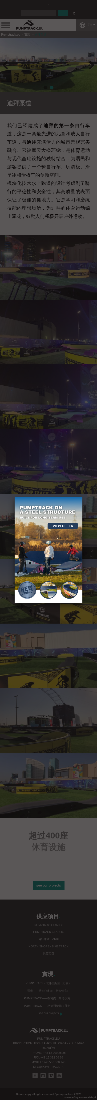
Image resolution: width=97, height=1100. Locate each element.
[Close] (82, 497)
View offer (63, 526)
